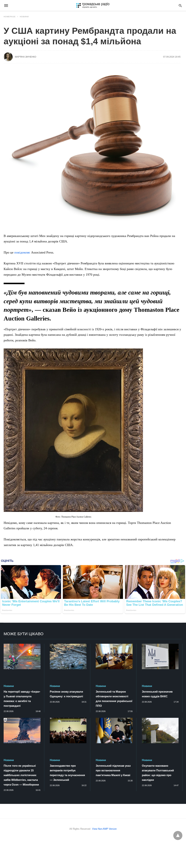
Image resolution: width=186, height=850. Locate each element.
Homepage (10, 17)
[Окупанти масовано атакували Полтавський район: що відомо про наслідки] (160, 730)
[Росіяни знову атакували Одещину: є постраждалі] (68, 656)
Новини (24, 17)
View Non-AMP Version (104, 828)
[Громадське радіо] (92, 5)
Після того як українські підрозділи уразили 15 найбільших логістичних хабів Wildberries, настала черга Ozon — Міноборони (21, 775)
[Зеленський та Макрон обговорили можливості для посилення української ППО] (114, 656)
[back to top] (177, 835)
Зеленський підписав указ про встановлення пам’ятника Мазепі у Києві (113, 770)
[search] (180, 5)
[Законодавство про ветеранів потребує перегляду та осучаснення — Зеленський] (68, 730)
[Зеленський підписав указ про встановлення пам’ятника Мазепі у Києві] (114, 730)
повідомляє (22, 252)
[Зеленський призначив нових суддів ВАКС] (160, 656)
